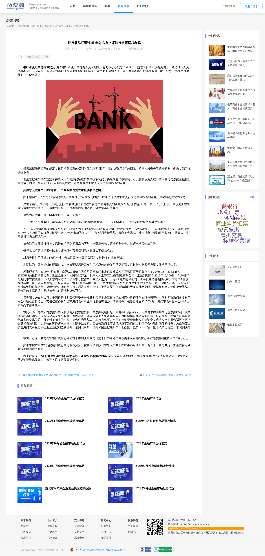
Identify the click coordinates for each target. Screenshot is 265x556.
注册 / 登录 (251, 6)
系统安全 (79, 537)
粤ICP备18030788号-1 (116, 550)
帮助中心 (133, 532)
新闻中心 (11, 26)
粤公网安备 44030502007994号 (90, 550)
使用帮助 (227, 6)
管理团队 (53, 526)
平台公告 (106, 532)
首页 (73, 6)
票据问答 (24, 26)
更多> (252, 197)
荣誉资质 (53, 537)
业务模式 (26, 532)
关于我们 (142, 6)
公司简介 (26, 526)
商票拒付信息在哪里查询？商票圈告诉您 (168, 375)
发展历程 (26, 537)
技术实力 (53, 532)
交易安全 (79, 532)
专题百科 (106, 537)
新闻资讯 (123, 6)
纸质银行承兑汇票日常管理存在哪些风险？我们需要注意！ (61, 375)
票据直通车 (90, 6)
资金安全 (79, 526)
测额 (107, 6)
